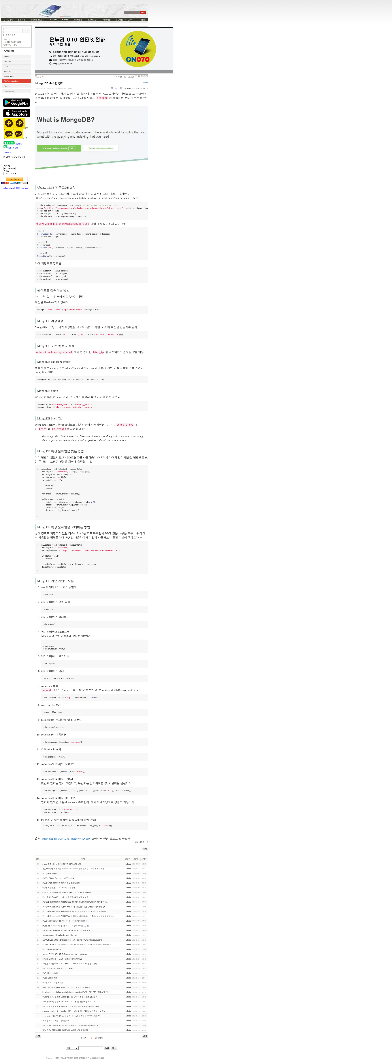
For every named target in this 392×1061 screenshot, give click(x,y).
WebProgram (9, 76)
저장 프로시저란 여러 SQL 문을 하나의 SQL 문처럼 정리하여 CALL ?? (71, 1016)
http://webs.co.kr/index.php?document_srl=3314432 (54, 88)
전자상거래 (8, 20)
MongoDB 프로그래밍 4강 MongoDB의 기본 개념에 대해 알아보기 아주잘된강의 (75, 902)
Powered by (75, 1058)
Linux (6, 66)
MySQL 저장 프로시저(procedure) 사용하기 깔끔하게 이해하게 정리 (70, 1025)
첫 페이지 (84, 1038)
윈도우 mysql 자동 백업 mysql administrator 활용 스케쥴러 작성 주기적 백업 (73, 869)
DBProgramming (11, 81)
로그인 (131, 77)
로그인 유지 (10, 35)
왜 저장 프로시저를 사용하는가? (55, 1021)
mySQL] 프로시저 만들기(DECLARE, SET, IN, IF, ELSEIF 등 (66, 892)
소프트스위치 (92, 20)
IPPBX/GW (53, 20)
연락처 (130, 20)
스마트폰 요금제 (37, 20)
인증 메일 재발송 (10, 45)
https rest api (9, 91)
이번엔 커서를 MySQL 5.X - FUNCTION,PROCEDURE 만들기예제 (69, 964)
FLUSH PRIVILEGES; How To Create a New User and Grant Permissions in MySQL (76, 945)
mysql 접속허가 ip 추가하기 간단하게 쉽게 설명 (61, 864)
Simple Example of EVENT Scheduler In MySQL (62, 959)
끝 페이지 (99, 1038)
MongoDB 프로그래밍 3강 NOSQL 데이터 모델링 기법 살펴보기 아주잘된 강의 (74, 907)
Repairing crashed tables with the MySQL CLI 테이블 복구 (66, 930)
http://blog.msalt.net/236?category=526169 (66, 838)
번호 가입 (21, 20)
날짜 (136, 859)
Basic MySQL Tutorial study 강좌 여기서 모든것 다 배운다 (66, 987)
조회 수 (144, 859)
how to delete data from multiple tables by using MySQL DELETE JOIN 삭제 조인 (75, 992)
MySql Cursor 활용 (50, 973)
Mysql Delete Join (49, 978)
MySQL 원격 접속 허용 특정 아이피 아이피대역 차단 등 (64, 921)
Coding (65, 20)
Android (7, 57)
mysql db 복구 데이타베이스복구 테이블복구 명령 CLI (64, 926)
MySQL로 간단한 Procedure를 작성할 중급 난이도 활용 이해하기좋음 (70, 1006)
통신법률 (119, 20)
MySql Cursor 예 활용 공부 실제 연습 (57, 968)
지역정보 (142, 20)
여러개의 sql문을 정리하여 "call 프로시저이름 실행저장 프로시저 (68, 1002)
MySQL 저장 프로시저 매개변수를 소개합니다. (61, 883)
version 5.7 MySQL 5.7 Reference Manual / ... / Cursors (65, 954)
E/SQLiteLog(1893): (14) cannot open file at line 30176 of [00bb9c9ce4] (72, 940)
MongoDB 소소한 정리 (49, 83)
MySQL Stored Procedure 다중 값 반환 (58, 878)
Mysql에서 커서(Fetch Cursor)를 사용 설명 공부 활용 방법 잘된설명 (69, 997)
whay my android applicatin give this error (59, 935)
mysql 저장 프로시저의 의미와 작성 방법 (58, 888)
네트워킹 (107, 20)
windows (7, 71)
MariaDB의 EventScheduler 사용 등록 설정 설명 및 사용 (65, 897)
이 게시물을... (140, 842)
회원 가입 (7, 39)
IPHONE (7, 62)
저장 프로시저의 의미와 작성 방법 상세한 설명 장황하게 (65, 1030)
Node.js (7, 86)
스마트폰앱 (78, 20)
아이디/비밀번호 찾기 (12, 42)
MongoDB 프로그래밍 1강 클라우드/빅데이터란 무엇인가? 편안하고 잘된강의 (74, 911)
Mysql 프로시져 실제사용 (52, 983)
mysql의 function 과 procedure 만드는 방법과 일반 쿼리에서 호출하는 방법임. (74, 1011)
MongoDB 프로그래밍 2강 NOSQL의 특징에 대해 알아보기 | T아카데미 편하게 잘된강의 (78, 916)
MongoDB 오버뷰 (49, 873)
